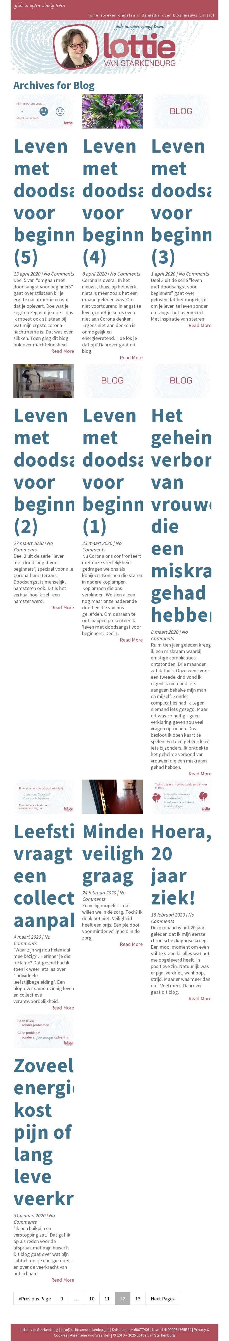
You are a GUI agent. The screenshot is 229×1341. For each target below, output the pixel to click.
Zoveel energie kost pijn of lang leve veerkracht (63, 1131)
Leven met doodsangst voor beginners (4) (134, 201)
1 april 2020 (163, 273)
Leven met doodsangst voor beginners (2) (66, 470)
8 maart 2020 (165, 632)
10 (91, 1298)
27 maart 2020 (28, 543)
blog (177, 15)
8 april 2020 (95, 273)
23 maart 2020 (97, 543)
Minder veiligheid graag (127, 853)
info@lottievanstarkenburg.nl (85, 1329)
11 (107, 1298)
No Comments (59, 273)
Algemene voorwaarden (90, 1335)
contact (207, 15)
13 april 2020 (27, 273)
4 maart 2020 (27, 937)
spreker (108, 15)
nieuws (190, 15)
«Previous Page (35, 1298)
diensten (126, 15)
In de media (148, 15)
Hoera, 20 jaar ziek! (181, 864)
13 (137, 1298)
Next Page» (163, 1298)
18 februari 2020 (168, 914)
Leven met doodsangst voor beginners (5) (66, 201)
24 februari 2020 (99, 892)
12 (122, 1298)
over (166, 15)
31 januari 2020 (29, 1215)
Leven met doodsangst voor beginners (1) (134, 470)
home (93, 15)
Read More (62, 351)
